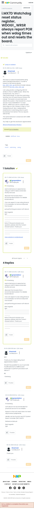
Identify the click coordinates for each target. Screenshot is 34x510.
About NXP (6, 481)
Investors (22, 481)
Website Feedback (20, 494)
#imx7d (5, 125)
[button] (18, 72)
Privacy (3, 492)
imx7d (6, 147)
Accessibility (12, 494)
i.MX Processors (7, 8)
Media (29, 481)
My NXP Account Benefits (21, 484)
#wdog (18, 125)
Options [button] (28, 53)
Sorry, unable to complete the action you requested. (14, 505)
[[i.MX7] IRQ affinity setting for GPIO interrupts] (24, 258)
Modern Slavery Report (26, 492)
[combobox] (17, 45)
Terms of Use (9, 492)
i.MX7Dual (13, 136)
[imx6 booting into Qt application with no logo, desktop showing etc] (27, 258)
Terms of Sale (16, 492)
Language (26, 8)
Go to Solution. (14, 129)
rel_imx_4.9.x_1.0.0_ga (17, 87)
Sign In (31, 2)
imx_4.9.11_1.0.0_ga (9, 85)
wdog (19, 147)
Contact (7, 484)
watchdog (13, 147)
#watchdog (12, 125)
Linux (18, 136)
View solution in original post (14, 237)
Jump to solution (10, 65)
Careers (14, 481)
